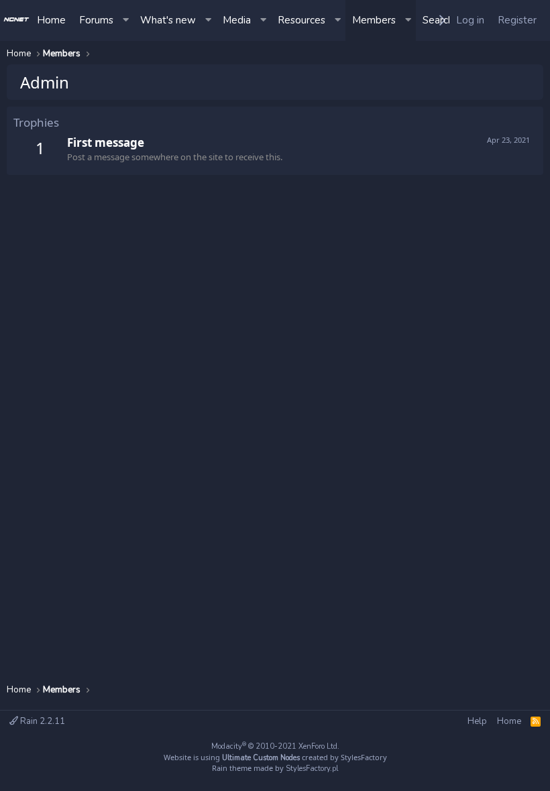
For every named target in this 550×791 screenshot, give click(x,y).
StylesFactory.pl (312, 769)
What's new (168, 20)
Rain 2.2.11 (41, 721)
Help (477, 721)
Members (374, 20)
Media (237, 20)
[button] (126, 20)
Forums (96, 20)
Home (51, 20)
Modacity (275, 746)
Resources (301, 20)
